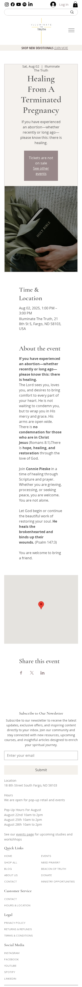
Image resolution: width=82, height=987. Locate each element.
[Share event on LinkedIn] (42, 673)
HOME (8, 856)
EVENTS (46, 856)
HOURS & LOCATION (17, 905)
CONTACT (10, 881)
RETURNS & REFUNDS (18, 929)
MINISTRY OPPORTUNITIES (58, 881)
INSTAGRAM (11, 953)
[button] (75, 4)
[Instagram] (6, 4)
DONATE (46, 875)
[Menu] (71, 30)
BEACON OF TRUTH (53, 868)
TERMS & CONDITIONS (18, 935)
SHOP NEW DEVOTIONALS (37, 48)
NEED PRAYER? (50, 862)
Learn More (61, 48)
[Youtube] (18, 4)
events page (25, 834)
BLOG (8, 868)
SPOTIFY (9, 972)
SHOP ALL (10, 862)
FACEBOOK (11, 959)
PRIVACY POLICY (14, 922)
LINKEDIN (10, 978)
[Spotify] (24, 4)
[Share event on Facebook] (21, 673)
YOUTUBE (10, 965)
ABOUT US (11, 875)
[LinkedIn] (30, 4)
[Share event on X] (32, 673)
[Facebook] (12, 4)
